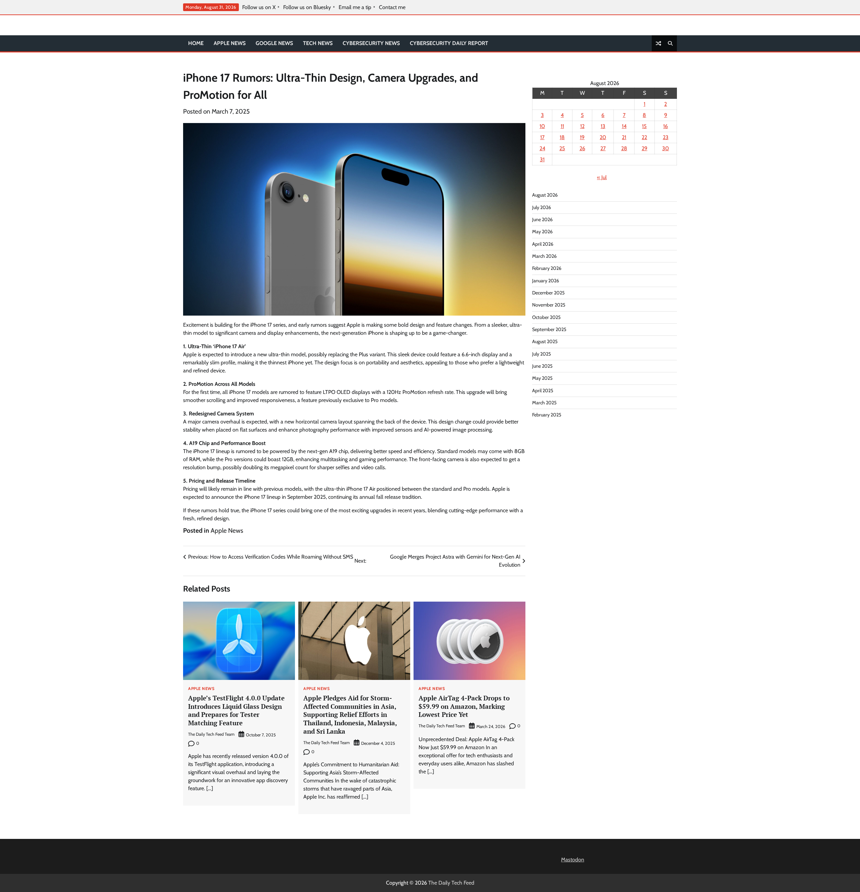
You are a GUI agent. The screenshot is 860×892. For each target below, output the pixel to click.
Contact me (392, 7)
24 (542, 148)
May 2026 (542, 232)
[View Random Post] (658, 43)
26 (582, 148)
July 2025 (541, 354)
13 (603, 126)
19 (582, 137)
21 (624, 137)
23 (666, 137)
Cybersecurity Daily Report (449, 43)
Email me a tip (355, 7)
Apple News (230, 43)
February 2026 (546, 268)
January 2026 (545, 281)
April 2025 (542, 391)
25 (562, 148)
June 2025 (542, 366)
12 (582, 126)
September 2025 (549, 329)
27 (603, 148)
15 (644, 126)
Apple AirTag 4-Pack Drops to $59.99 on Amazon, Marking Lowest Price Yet (464, 706)
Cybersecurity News (371, 43)
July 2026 (541, 207)
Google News (274, 43)
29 (644, 148)
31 (542, 159)
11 (562, 126)
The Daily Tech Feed (451, 883)
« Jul (602, 177)
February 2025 (546, 415)
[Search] (670, 43)
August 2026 (545, 195)
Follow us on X (258, 7)
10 (542, 126)
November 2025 (548, 305)
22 (644, 137)
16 (665, 126)
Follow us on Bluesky (307, 7)
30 (665, 148)
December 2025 (548, 293)
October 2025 (546, 317)
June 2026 (542, 219)
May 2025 (542, 378)
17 (542, 137)
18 (562, 137)
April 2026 (542, 244)
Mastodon (572, 859)
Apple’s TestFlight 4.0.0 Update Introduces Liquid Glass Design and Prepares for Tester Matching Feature (236, 710)
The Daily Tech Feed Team (211, 734)
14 (624, 126)
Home (196, 43)
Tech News (318, 43)
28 (624, 148)
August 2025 (545, 341)
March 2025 (544, 403)
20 (603, 137)
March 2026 (544, 256)
